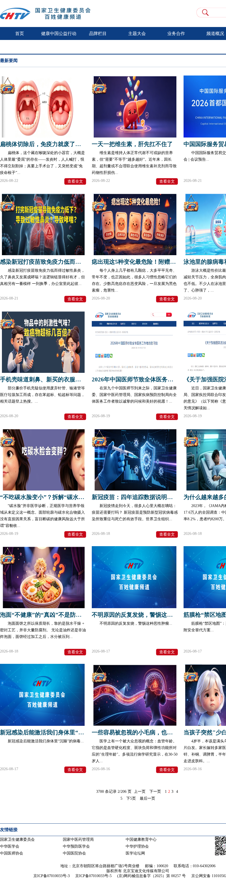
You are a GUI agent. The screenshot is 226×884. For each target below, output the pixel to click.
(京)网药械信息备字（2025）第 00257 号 (151, 876)
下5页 (131, 798)
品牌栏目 (98, 33)
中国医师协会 (11, 853)
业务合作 (176, 33)
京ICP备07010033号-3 (51, 876)
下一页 (155, 791)
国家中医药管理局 (78, 839)
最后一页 (147, 798)
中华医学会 (9, 846)
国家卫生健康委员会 (17, 839)
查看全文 (75, 181)
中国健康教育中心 (141, 839)
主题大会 (137, 33)
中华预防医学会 (76, 846)
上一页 (140, 791)
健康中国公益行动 (58, 33)
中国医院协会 (74, 853)
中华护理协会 (137, 846)
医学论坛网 (135, 853)
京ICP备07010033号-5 (93, 876)
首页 (19, 33)
